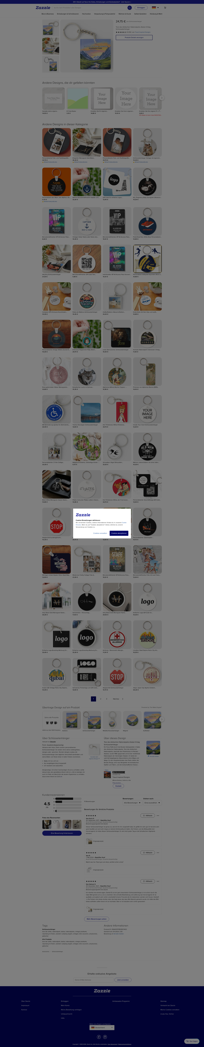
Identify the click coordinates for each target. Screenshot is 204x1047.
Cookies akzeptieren (119, 533)
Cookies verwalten (100, 533)
